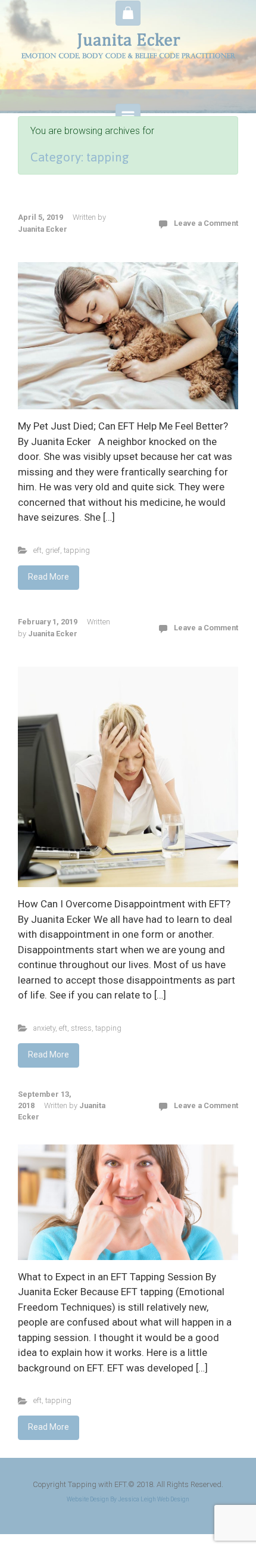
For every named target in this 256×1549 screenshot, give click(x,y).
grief (52, 550)
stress (81, 1028)
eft (37, 550)
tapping (77, 550)
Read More (48, 576)
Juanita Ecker (42, 229)
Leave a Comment (206, 223)
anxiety (44, 1028)
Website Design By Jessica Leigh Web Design (128, 1499)
